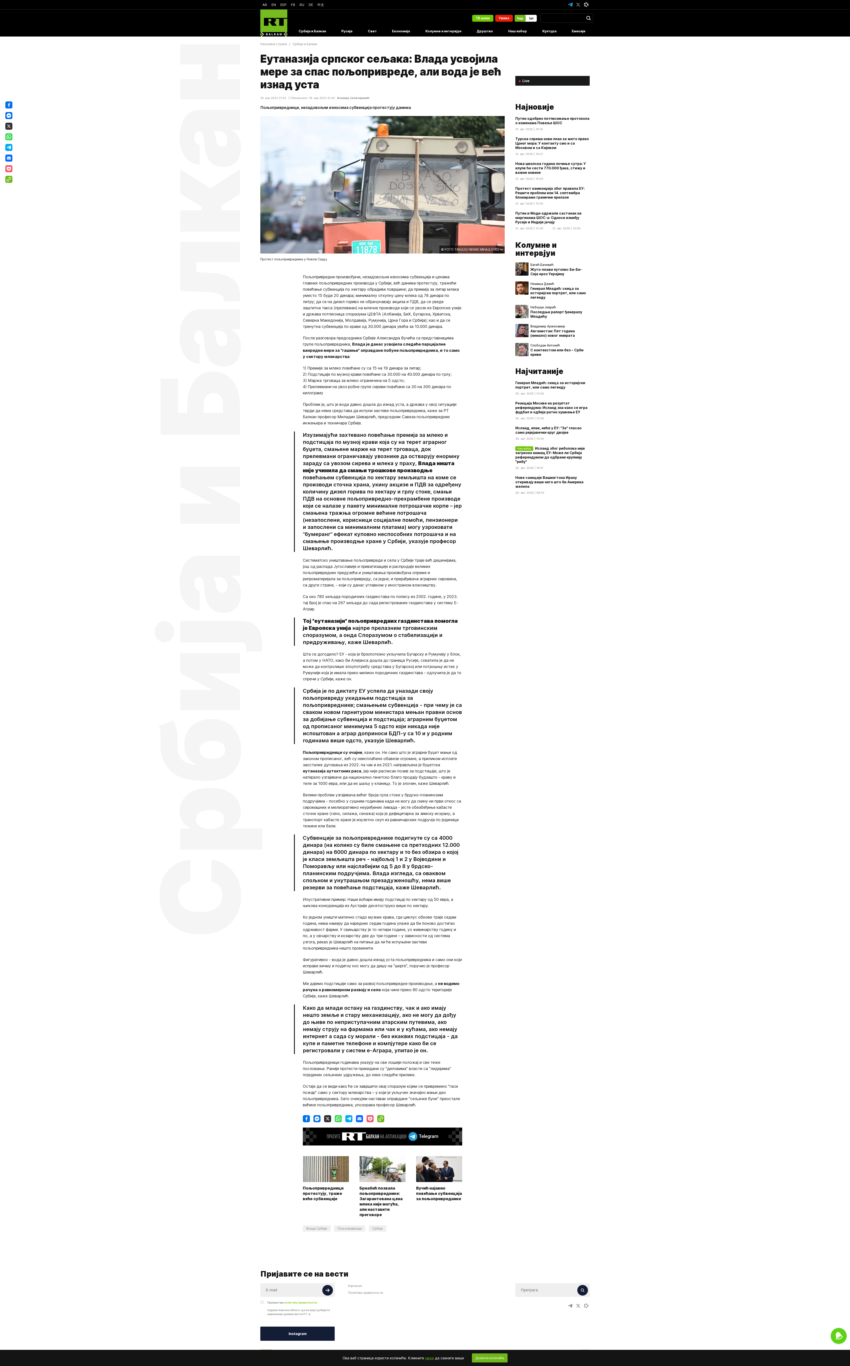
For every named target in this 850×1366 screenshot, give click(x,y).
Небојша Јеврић (543, 307)
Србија (377, 1228)
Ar (265, 5)
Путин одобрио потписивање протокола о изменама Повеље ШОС (552, 120)
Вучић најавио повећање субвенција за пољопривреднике (439, 1193)
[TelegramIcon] (570, 4)
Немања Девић (542, 283)
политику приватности (300, 1302)
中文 (320, 5)
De (311, 5)
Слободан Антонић (545, 345)
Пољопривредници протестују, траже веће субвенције (323, 1193)
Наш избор (517, 31)
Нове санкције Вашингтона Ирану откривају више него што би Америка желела (549, 482)
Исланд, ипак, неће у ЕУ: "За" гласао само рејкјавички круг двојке (548, 430)
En (273, 5)
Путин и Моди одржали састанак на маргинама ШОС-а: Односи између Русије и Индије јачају (548, 217)
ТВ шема (483, 18)
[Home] (273, 23)
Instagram (298, 1333)
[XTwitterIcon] (578, 4)
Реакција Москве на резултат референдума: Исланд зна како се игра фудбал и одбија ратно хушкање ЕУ (551, 407)
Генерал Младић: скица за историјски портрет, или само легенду (558, 293)
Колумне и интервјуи (443, 31)
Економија (401, 31)
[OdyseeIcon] (586, 4)
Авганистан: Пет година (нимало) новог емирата (552, 333)
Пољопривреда (350, 1228)
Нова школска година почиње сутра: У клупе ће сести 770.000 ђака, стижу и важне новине (550, 168)
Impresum (355, 1286)
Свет (372, 31)
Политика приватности (365, 1292)
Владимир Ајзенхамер (547, 326)
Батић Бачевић (541, 264)
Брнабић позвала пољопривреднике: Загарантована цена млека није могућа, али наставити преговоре (381, 1201)
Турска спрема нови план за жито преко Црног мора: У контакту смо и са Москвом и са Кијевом (552, 143)
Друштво (485, 31)
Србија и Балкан (312, 31)
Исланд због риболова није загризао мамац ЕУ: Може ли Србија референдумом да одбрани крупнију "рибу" (550, 455)
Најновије (534, 106)
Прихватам (292, 1302)
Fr (293, 5)
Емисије (578, 31)
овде (429, 1358)
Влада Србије (316, 1228)
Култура (549, 31)
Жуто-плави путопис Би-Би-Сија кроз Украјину (556, 271)
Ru (301, 5)
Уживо (504, 18)
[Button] (327, 1290)
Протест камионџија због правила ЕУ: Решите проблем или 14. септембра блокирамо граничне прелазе (550, 192)
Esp (283, 5)
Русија (346, 31)
